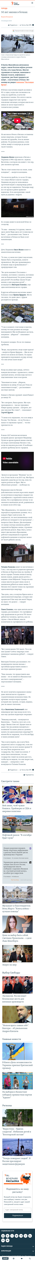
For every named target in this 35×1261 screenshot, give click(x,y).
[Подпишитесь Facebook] (7, 1236)
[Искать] (30, 1258)
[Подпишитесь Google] (3, 1236)
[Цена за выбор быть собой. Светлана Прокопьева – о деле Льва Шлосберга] (17, 924)
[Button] (12, 25)
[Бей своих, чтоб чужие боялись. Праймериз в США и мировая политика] (17, 794)
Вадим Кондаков (7, 17)
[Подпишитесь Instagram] (25, 1236)
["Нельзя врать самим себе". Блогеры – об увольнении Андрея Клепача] (17, 1014)
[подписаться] (7, 1240)
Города (4, 8)
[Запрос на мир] (17, 953)
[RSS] (30, 1236)
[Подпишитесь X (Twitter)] (12, 1236)
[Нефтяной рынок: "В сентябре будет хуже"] (17, 824)
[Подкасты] (3, 1240)
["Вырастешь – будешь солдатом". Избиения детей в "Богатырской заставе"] (17, 1117)
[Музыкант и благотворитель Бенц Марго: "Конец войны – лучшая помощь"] (17, 894)
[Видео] (22, 1258)
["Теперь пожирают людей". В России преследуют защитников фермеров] (17, 1147)
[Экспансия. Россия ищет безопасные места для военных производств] (17, 985)
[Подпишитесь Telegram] (21, 1236)
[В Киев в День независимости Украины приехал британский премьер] (17, 1051)
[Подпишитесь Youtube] (16, 1236)
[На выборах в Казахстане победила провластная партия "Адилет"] (17, 1080)
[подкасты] (14, 1258)
